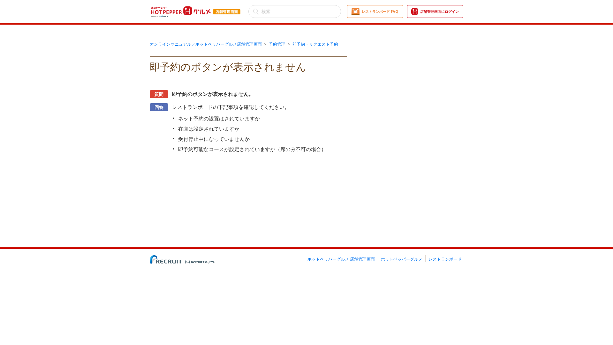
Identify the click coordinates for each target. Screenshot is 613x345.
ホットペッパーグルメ (401, 259)
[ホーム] (196, 7)
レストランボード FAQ (380, 11)
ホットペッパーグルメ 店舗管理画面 (341, 259)
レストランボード (445, 259)
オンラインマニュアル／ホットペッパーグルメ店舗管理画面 (206, 44)
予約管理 (277, 44)
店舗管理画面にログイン (439, 11)
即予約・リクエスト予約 (315, 44)
